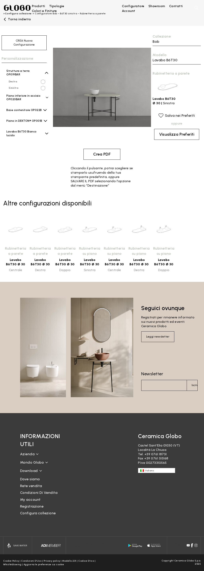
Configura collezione (38, 513)
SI (10, 108)
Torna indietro (19, 19)
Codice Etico (86, 560)
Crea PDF (102, 154)
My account (30, 499)
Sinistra (13, 88)
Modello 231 (69, 560)
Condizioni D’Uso (31, 560)
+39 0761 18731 (155, 454)
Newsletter (152, 373)
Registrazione (32, 506)
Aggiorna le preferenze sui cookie (44, 564)
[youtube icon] (188, 545)
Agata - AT (23, 113)
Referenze (28, 503)
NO (10, 101)
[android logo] (135, 545)
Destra (13, 81)
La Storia (27, 457)
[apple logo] (154, 545)
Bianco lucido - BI (26, 138)
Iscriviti (195, 385)
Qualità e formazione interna (37, 474)
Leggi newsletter (157, 336)
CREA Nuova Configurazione (24, 42)
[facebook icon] (191, 545)
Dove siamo (30, 479)
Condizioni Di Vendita (39, 492)
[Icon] (17, 545)
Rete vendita (31, 486)
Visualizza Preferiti (176, 134)
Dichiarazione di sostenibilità (42, 465)
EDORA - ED (24, 124)
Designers (28, 496)
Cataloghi (27, 474)
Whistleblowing (12, 564)
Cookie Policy (11, 560)
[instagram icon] (195, 545)
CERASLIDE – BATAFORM (39, 490)
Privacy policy (52, 560)
